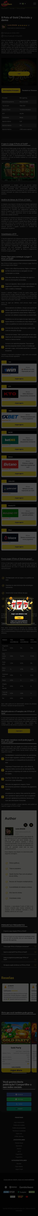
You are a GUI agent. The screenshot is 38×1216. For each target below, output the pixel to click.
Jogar (19, 617)
